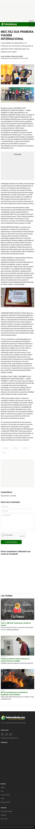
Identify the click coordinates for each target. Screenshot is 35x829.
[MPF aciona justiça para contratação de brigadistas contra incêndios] (17, 679)
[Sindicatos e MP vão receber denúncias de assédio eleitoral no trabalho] (17, 645)
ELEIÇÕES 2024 (4, 656)
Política (25, 448)
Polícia (2, 798)
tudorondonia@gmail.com (11, 738)
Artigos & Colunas (5, 794)
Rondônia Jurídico (5, 802)
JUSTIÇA (2, 690)
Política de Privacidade (6, 811)
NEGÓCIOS (3, 621)
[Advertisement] (17, 473)
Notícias (15, 448)
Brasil (4, 453)
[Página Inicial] (9, 24)
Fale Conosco (4, 818)
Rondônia (5, 448)
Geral (2, 791)
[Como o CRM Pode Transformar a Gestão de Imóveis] (17, 609)
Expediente (4, 815)
